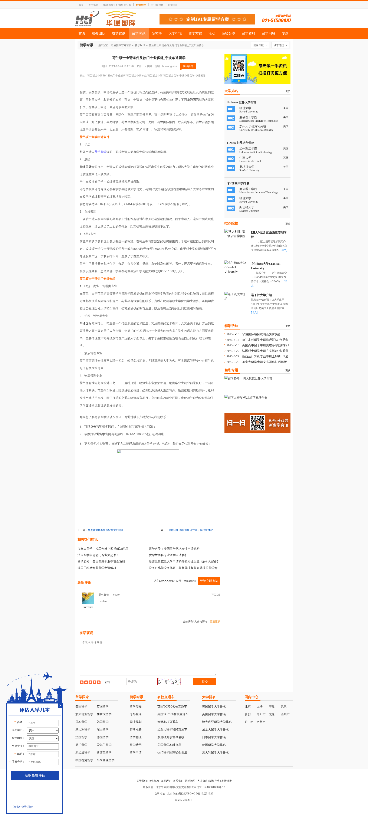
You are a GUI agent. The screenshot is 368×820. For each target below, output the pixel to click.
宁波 (272, 706)
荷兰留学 (100, 152)
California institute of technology (255, 152)
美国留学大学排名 (214, 706)
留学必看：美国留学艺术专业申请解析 (174, 548)
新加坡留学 (82, 752)
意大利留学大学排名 (215, 752)
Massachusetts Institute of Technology (258, 120)
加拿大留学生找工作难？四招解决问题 (103, 548)
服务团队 (98, 33)
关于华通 (93, 4)
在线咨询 (188, 66)
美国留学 (81, 706)
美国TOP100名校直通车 (172, 714)
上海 (260, 706)
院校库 (157, 33)
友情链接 (226, 780)
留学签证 (136, 737)
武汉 (284, 706)
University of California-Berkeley (256, 129)
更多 (287, 91)
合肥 (248, 714)
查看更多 (215, 621)
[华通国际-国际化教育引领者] (106, 18)
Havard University (248, 111)
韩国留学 (103, 722)
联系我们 (173, 4)
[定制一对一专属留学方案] (207, 23)
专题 (285, 33)
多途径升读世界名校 (170, 737)
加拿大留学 (104, 714)
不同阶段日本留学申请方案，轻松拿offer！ (191, 530)
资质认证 (166, 780)
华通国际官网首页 (121, 45)
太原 (272, 714)
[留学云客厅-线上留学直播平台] (246, 397)
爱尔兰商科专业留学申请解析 (168, 555)
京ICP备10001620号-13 (211, 787)
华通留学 (99, 434)
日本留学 (81, 722)
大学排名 (175, 33)
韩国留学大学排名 (214, 745)
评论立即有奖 (209, 581)
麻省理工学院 (248, 117)
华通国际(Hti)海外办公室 (117, 4)
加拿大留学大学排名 (215, 729)
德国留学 (103, 737)
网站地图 (190, 780)
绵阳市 (261, 714)
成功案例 (118, 33)
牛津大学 (245, 157)
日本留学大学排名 (214, 737)
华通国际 (193, 99)
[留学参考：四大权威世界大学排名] (248, 378)
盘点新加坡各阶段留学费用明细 (106, 530)
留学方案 (195, 33)
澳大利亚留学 (84, 714)
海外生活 (136, 714)
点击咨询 (96, 426)
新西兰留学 (104, 752)
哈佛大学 (245, 108)
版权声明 (214, 780)
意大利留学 (82, 729)
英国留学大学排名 (214, 714)
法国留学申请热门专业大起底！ (98, 555)
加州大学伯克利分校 (252, 126)
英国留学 (103, 706)
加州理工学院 (248, 148)
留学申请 (136, 752)
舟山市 (249, 722)
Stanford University (249, 170)
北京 (248, 706)
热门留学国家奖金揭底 (172, 752)
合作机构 (154, 780)
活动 (211, 33)
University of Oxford (250, 161)
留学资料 (248, 33)
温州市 (285, 714)
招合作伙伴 (157, 4)
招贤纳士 (141, 5)
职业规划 (136, 722)
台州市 (261, 722)
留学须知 (136, 706)
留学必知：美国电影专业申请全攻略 (101, 561)
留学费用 (136, 745)
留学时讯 (138, 33)
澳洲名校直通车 (167, 722)
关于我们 (142, 780)
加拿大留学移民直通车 (172, 729)
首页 (81, 4)
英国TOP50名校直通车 (172, 706)
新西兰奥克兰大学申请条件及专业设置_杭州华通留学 (184, 561)
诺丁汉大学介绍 (261, 295)
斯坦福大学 (246, 166)
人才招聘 (202, 780)
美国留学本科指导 (169, 745)
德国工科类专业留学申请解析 (97, 567)
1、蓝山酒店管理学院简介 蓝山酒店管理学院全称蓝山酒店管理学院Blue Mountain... (271, 245)
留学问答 (268, 33)
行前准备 (136, 729)
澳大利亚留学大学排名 (217, 722)
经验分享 (228, 33)
